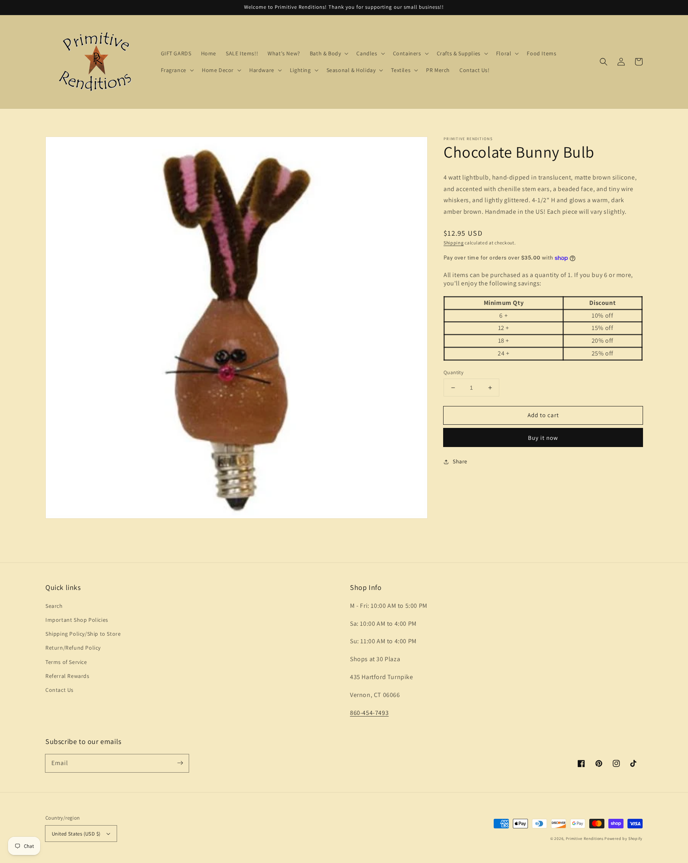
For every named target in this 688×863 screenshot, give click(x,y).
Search (54, 605)
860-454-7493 (369, 713)
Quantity (453, 372)
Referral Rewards (67, 675)
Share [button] (460, 461)
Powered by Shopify (623, 838)
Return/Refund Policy (73, 647)
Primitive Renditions (585, 838)
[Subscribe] (180, 763)
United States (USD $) (76, 833)
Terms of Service (66, 662)
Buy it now (543, 438)
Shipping (454, 243)
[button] (603, 61)
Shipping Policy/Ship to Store (83, 633)
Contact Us (59, 689)
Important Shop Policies (76, 619)
